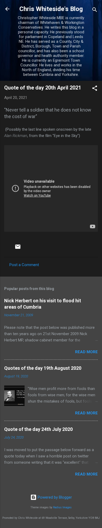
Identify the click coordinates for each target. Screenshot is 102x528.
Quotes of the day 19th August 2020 (42, 368)
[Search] (95, 11)
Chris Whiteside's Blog (51, 9)
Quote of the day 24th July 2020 (38, 429)
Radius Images (62, 507)
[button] (95, 89)
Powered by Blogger (54, 497)
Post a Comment (24, 264)
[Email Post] (18, 248)
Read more (86, 352)
